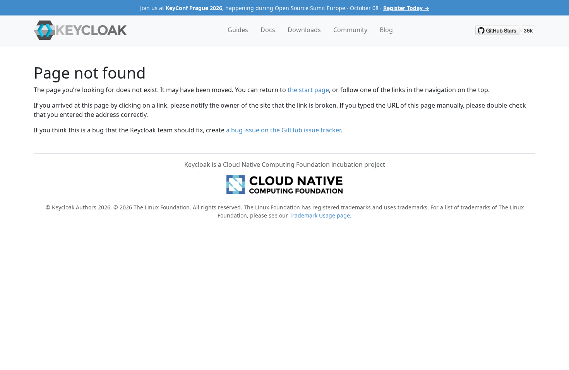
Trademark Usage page (320, 215)
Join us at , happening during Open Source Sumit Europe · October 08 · (284, 8)
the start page (308, 90)
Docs (268, 30)
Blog (386, 30)
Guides (238, 30)
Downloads (304, 30)
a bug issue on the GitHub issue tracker (283, 130)
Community (350, 30)
